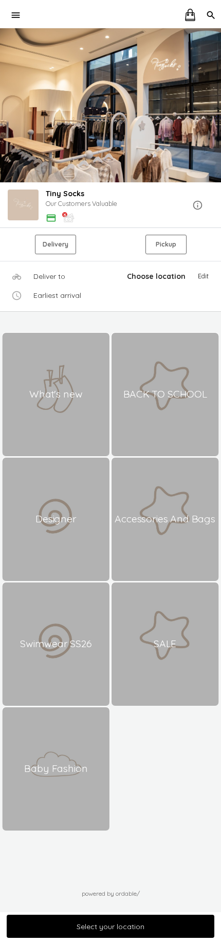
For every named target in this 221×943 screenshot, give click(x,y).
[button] (110, 206)
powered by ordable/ (111, 893)
